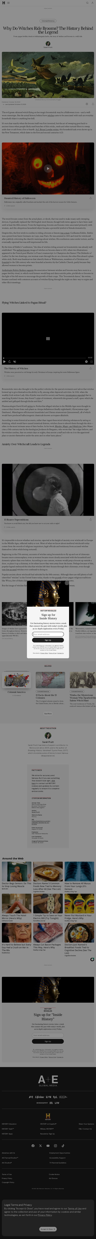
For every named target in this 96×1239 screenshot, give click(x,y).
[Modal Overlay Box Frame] (48, 619)
